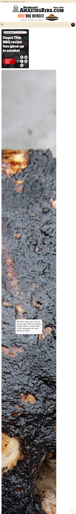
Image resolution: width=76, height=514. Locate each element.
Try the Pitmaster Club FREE (17, 1)
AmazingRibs (19, 32)
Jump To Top (66, 33)
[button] (2, 24)
